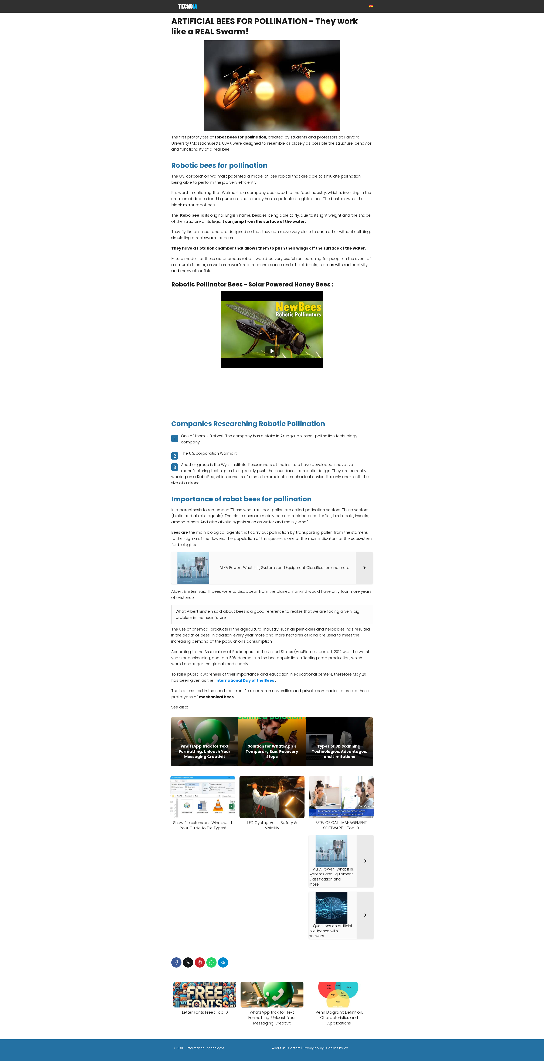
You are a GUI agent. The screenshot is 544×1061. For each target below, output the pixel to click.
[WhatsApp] (211, 962)
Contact (294, 1048)
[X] (188, 962)
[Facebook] (176, 962)
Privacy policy (313, 1048)
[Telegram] (223, 962)
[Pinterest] (200, 962)
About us (279, 1048)
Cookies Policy (337, 1048)
